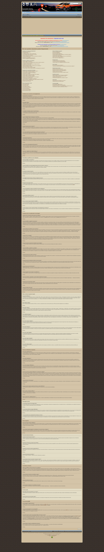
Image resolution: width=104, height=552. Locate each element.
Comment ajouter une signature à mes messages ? (29, 72)
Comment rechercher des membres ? (58, 71)
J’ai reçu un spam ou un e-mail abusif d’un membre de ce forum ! (61, 62)
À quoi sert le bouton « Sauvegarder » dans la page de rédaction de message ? (33, 79)
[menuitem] (28, 14)
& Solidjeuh (55, 535)
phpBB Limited (46, 504)
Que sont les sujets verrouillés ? (27, 89)
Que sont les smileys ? (26, 85)
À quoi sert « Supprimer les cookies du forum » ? (29, 58)
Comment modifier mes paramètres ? (27, 61)
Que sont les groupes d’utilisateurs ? (57, 53)
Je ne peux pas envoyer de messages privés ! (59, 60)
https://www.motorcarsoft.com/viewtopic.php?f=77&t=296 (61, 42)
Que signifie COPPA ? (25, 52)
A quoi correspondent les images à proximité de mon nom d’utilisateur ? (32, 65)
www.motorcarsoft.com (63, 41)
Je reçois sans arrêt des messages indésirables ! (59, 61)
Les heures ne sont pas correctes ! (27, 63)
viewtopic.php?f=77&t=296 (24, 35)
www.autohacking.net (65, 40)
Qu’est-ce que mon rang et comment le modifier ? (29, 67)
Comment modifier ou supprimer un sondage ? (29, 75)
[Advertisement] (52, 26)
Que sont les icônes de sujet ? (27, 90)
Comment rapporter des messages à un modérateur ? (30, 78)
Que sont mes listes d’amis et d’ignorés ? (58, 65)
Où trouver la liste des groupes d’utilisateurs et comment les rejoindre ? (62, 54)
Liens (25, 12)
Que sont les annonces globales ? (27, 87)
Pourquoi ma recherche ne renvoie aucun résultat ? (59, 69)
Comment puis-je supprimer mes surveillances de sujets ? (60, 77)
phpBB (73, 184)
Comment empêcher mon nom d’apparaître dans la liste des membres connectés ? (33, 62)
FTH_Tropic (48, 535)
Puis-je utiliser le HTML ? (26, 84)
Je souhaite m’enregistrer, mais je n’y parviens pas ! (29, 53)
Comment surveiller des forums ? (57, 76)
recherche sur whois (78, 515)
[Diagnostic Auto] (32, 5)
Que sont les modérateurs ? (56, 52)
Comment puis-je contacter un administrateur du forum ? (60, 86)
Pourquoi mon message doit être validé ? (28, 80)
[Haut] (52, 537)
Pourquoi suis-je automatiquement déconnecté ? (29, 57)
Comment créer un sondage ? (26, 73)
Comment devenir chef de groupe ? (57, 55)
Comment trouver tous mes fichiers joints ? (58, 81)
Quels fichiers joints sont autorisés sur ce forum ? (59, 80)
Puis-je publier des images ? (26, 86)
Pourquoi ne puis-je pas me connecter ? (28, 55)
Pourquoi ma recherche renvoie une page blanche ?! (59, 70)
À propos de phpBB (43, 505)
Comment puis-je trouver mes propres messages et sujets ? (60, 72)
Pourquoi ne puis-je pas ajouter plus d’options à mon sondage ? (31, 74)
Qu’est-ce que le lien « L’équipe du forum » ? (58, 57)
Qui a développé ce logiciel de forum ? (58, 84)
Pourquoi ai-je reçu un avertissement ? (28, 77)
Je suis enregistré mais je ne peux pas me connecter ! (30, 54)
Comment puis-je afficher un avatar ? (27, 66)
